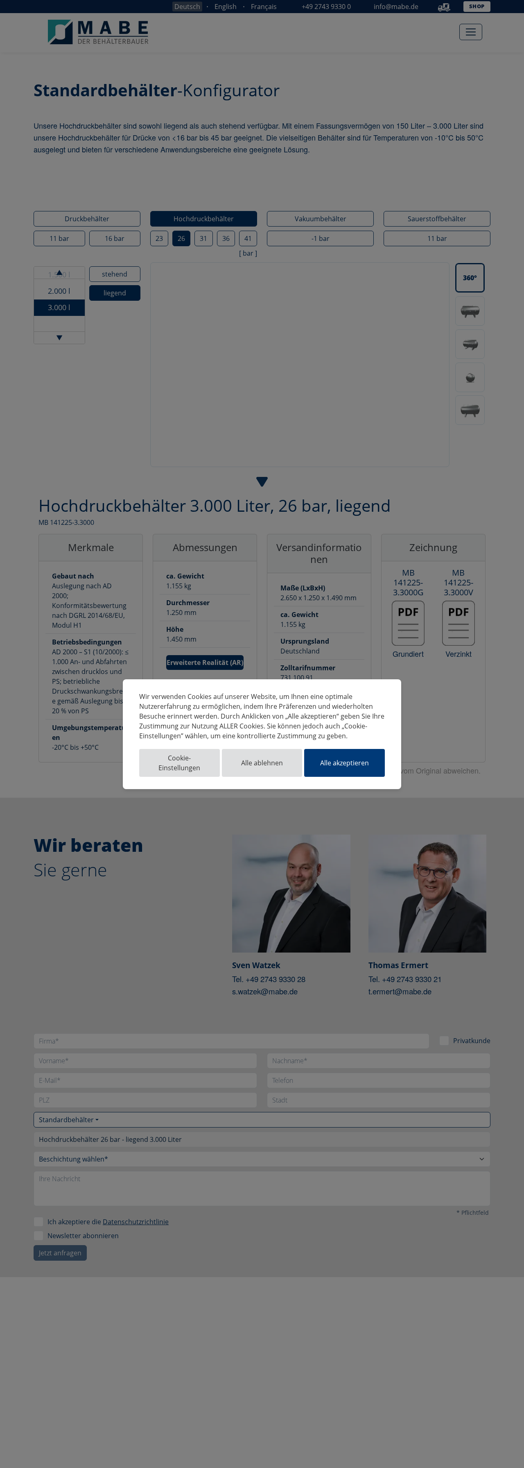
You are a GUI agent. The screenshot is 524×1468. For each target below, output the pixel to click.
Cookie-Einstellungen (179, 762)
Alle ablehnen (262, 762)
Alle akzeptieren (344, 762)
